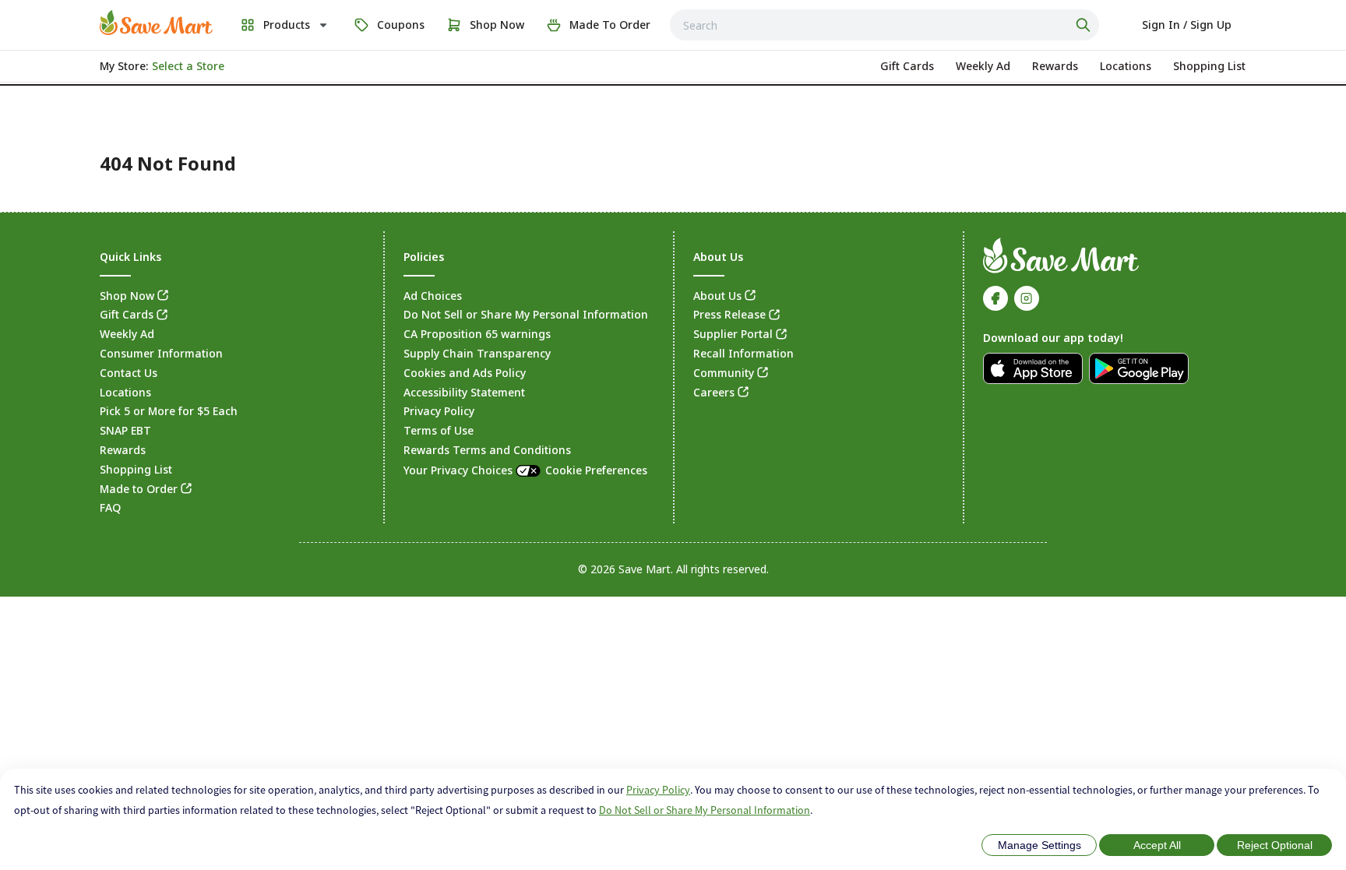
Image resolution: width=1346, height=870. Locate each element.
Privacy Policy (658, 790)
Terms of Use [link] (438, 430)
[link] (156, 22)
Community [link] (723, 372)
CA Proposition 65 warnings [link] (477, 333)
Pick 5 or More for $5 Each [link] (169, 410)
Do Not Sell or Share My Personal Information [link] (525, 314)
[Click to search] (1085, 25)
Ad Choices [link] (432, 295)
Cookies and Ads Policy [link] (464, 372)
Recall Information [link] (743, 353)
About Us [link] (717, 295)
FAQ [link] (110, 507)
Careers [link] (714, 392)
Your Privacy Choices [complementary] (525, 470)
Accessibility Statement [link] (464, 392)
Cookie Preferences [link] (596, 470)
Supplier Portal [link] (733, 333)
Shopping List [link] (136, 469)
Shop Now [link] (127, 295)
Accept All (1157, 845)
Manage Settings (1039, 845)
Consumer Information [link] (161, 353)
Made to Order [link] (139, 488)
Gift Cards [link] (126, 314)
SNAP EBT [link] (125, 430)
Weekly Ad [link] (127, 333)
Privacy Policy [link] (438, 410)
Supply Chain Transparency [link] (477, 353)
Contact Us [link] (128, 372)
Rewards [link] (123, 449)
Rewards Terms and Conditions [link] (487, 449)
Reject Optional (1275, 845)
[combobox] (884, 25)
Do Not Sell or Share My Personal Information (704, 810)
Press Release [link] (729, 314)
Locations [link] (125, 392)
